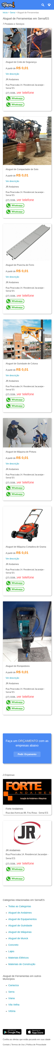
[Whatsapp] (27, 98)
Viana (11, 998)
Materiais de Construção (21, 964)
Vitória (11, 1011)
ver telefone (25, 92)
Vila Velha (13, 1004)
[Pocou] (8, 7)
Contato (6, 1044)
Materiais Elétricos (18, 957)
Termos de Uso (18, 1044)
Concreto (13, 944)
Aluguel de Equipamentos (22, 919)
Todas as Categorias (19, 906)
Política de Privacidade (36, 1044)
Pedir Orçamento (27, 754)
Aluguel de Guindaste (20, 925)
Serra (11, 991)
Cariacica (13, 985)
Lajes (11, 951)
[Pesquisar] (43, 5)
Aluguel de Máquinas (20, 932)
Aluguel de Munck (18, 938)
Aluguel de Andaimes (20, 912)
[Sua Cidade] (49, 5)
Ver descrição (12, 74)
